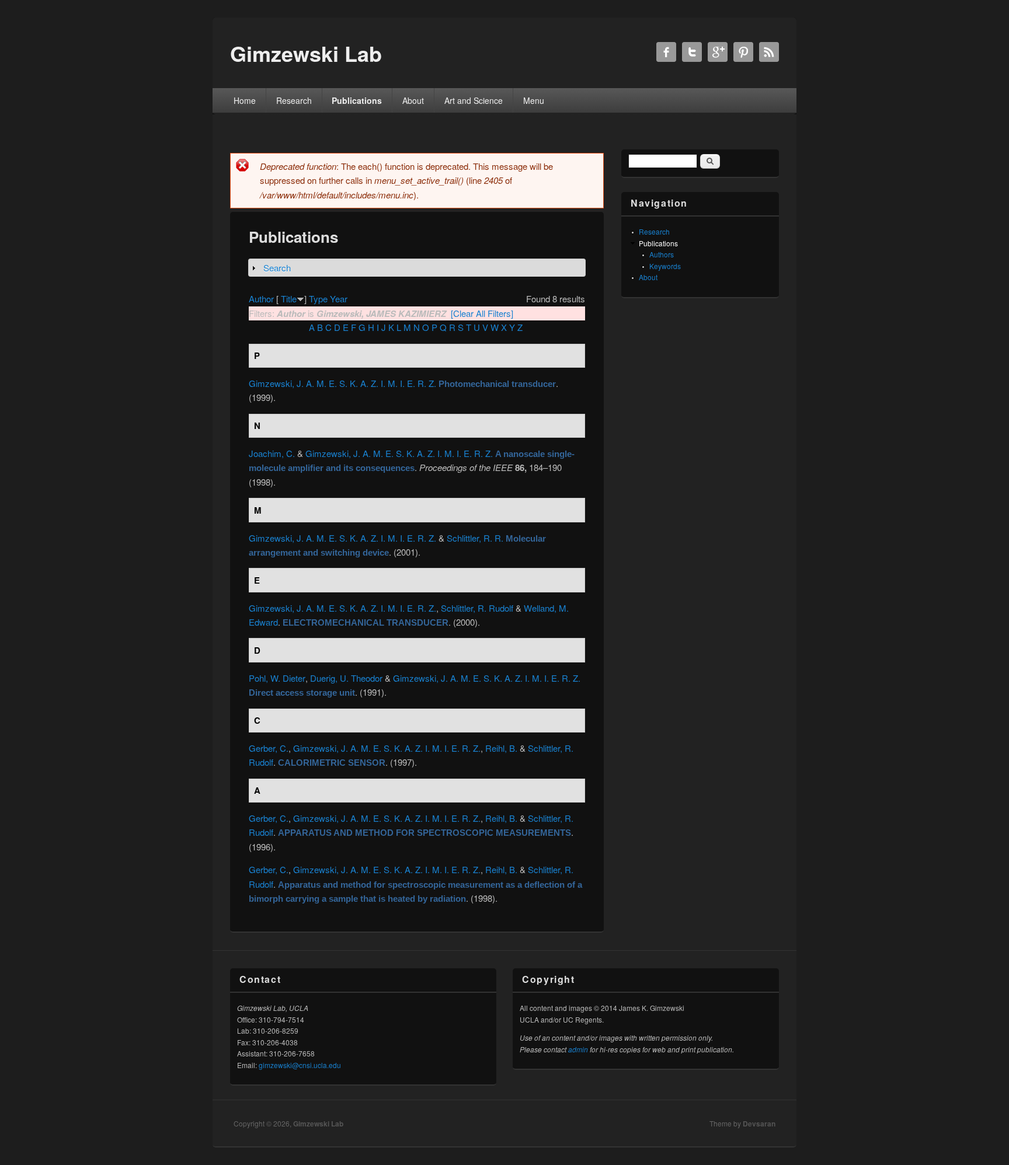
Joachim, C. (272, 453)
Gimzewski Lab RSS (769, 52)
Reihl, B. (501, 748)
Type (318, 298)
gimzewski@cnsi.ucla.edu (300, 1065)
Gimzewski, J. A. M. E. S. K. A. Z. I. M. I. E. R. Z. (342, 383)
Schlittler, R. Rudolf (477, 608)
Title (289, 298)
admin (578, 1049)
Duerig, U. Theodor (346, 678)
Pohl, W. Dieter (277, 678)
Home (245, 100)
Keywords (665, 266)
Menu (533, 100)
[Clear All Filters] (482, 313)
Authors (661, 254)
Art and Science (473, 100)
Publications (357, 100)
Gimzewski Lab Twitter (692, 52)
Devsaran (759, 1123)
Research (294, 100)
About (413, 100)
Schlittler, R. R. (475, 538)
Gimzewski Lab (318, 1123)
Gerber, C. (268, 748)
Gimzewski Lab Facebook (666, 52)
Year (338, 298)
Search (277, 267)
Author (261, 298)
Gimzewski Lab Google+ (718, 52)
